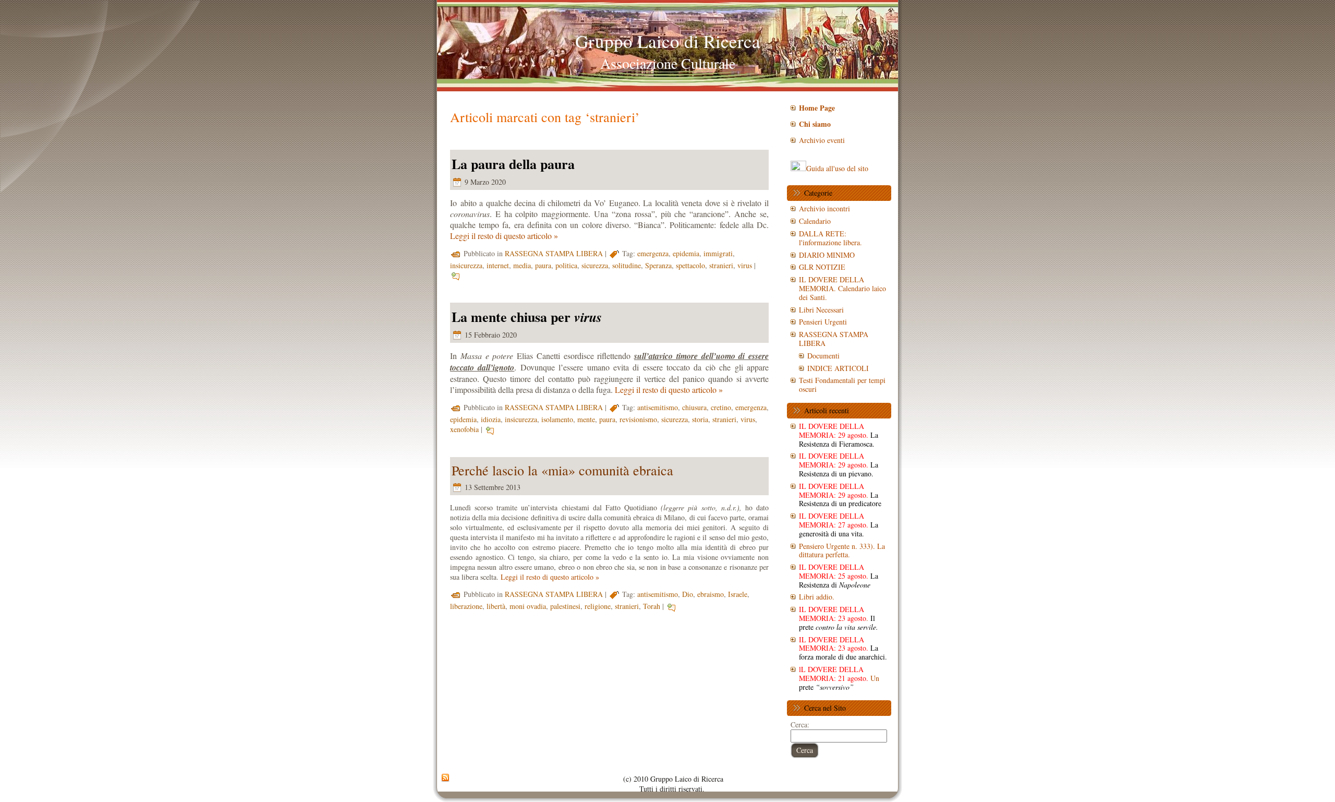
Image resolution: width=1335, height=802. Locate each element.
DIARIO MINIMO (827, 255)
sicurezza (594, 265)
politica (566, 265)
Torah (651, 606)
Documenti (823, 356)
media (522, 265)
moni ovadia (527, 606)
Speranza (658, 265)
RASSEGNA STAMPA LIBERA (554, 253)
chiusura (694, 407)
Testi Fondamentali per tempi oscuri (842, 384)
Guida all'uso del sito (837, 168)
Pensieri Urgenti (823, 322)
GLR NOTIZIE (822, 267)
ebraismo (710, 594)
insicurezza (466, 265)
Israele (737, 594)
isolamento (557, 419)
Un (839, 678)
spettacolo (690, 265)
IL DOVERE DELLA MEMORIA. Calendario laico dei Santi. (842, 288)
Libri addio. (816, 597)
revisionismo (638, 419)
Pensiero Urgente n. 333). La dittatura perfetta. (842, 550)
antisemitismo (657, 407)
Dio (687, 594)
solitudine (626, 265)
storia (700, 419)
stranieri (721, 265)
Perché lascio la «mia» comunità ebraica (562, 470)
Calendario (815, 221)
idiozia (491, 419)
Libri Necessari (821, 310)
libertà (496, 606)
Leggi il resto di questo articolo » (504, 235)
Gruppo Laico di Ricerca (667, 41)
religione (598, 606)
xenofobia (464, 429)
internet (498, 265)
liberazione (466, 606)
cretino (721, 407)
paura (543, 265)
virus (744, 265)
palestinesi (565, 606)
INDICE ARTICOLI (838, 368)
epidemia (686, 253)
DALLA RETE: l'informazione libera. (830, 238)
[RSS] (445, 778)
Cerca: (800, 724)
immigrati (718, 253)
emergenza (653, 253)
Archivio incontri (824, 208)
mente (586, 419)
